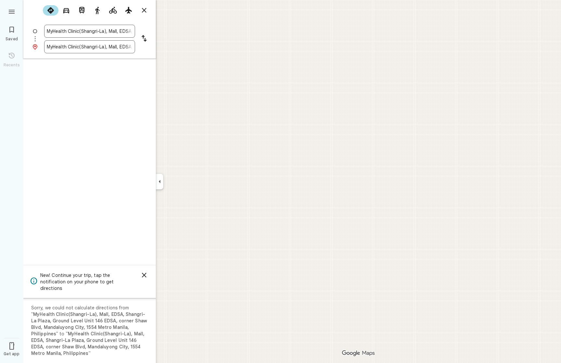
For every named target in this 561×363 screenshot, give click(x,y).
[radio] (50, 10)
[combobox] (89, 31)
